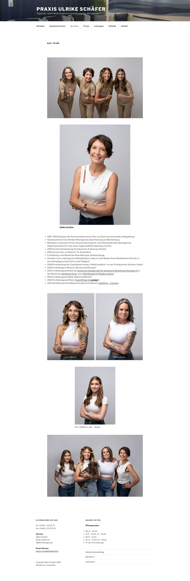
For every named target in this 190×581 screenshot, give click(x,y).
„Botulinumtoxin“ (69, 274)
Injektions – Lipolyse (108, 283)
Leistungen (99, 26)
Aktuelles (40, 26)
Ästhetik (112, 26)
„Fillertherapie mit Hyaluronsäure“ (98, 274)
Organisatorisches (57, 26)
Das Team (74, 26)
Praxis (86, 26)
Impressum (90, 562)
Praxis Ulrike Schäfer (71, 9)
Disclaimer (90, 557)
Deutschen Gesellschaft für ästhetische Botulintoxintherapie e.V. (107, 271)
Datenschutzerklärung (95, 552)
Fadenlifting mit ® (87, 280)
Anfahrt (124, 26)
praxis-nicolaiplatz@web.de (47, 551)
